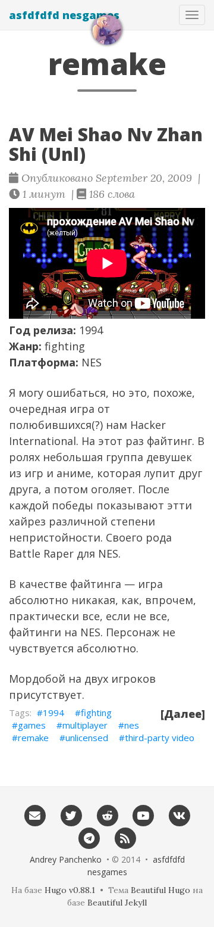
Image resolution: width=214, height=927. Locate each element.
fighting (96, 712)
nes (131, 725)
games (32, 725)
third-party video (159, 738)
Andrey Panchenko (66, 859)
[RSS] (125, 837)
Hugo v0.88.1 (70, 890)
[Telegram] (89, 837)
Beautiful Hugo (160, 890)
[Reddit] (107, 815)
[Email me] (35, 815)
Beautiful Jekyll (117, 902)
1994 (53, 712)
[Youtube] (143, 815)
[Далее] (182, 714)
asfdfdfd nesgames (64, 15)
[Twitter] (71, 815)
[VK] (179, 815)
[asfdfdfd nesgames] (107, 30)
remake (33, 738)
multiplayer (85, 725)
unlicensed (86, 738)
